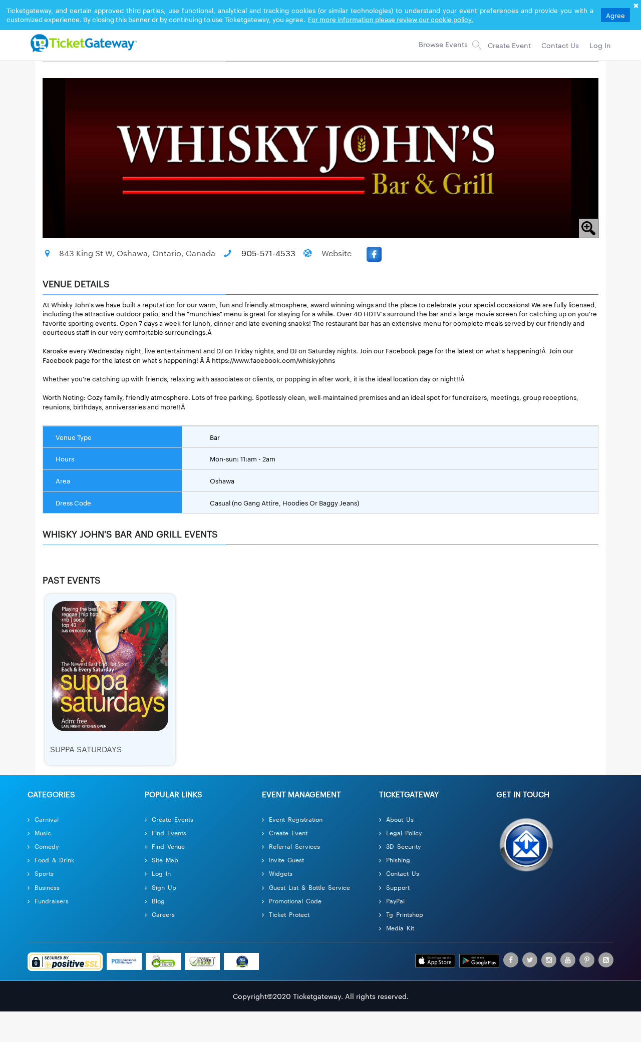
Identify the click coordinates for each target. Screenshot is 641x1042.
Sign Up (164, 887)
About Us (400, 819)
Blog (158, 900)
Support (398, 887)
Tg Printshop (404, 914)
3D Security (403, 846)
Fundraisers (52, 900)
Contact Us (402, 873)
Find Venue (168, 846)
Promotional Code (295, 900)
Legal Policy (404, 832)
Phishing (398, 859)
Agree (615, 15)
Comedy (47, 846)
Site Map (165, 859)
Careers (163, 914)
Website (337, 253)
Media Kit (400, 927)
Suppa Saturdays (86, 749)
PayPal (395, 900)
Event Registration (296, 819)
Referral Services (294, 846)
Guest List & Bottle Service (309, 887)
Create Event (288, 832)
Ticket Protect (289, 914)
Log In (161, 873)
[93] (82, 42)
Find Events (169, 832)
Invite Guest (286, 859)
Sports (44, 873)
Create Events (172, 819)
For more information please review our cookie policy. (390, 19)
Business (47, 887)
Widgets (280, 873)
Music (43, 832)
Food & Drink (54, 859)
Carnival (47, 819)
